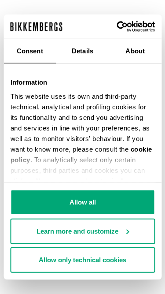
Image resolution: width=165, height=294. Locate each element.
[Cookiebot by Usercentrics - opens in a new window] (117, 26)
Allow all (83, 202)
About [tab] (135, 51)
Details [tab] (82, 51)
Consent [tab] (30, 51)
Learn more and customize (77, 230)
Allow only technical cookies (82, 260)
